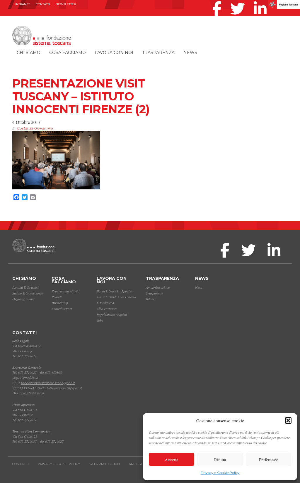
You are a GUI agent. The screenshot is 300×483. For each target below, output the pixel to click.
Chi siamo (28, 52)
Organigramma (23, 299)
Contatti (43, 4)
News (190, 52)
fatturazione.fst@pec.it (64, 388)
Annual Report (62, 308)
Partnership (60, 302)
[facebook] (218, 1)
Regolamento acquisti (112, 314)
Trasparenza (158, 52)
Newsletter (66, 4)
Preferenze (268, 459)
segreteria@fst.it (25, 378)
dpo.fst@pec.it (33, 393)
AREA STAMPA (141, 464)
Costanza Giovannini (35, 128)
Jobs (100, 320)
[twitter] (239, 1)
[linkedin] (261, 1)
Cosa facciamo (67, 52)
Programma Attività (65, 291)
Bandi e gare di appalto (114, 291)
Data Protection (104, 464)
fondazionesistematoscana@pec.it (48, 383)
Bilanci (151, 299)
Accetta (171, 459)
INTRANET (22, 4)
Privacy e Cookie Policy (220, 472)
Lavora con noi (114, 52)
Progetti (57, 296)
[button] (288, 420)
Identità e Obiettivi (25, 287)
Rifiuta (220, 459)
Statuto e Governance (27, 293)
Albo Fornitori (107, 308)
